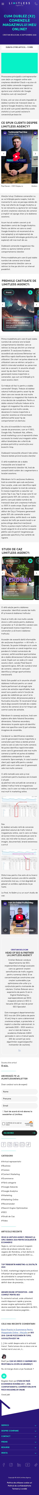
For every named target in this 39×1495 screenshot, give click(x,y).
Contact (5, 1436)
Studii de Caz (9, 1217)
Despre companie (10, 1431)
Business (6, 1166)
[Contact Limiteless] (36, 4)
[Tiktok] (28, 1144)
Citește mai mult (8, 1257)
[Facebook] (3, 1144)
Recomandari (9, 1204)
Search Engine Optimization (15, 1208)
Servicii (5, 1425)
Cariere (6, 1170)
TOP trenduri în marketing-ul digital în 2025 (19, 1266)
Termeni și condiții (19, 1489)
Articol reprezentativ (12, 1162)
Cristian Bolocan (11, 35)
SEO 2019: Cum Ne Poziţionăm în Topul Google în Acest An (17, 1336)
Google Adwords (10, 1187)
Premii (4, 1442)
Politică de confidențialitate (19, 1486)
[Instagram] (9, 1144)
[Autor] (19, 943)
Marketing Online (10, 1200)
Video (5, 1221)
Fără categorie (9, 1183)
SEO (5, 1212)
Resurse (5, 1447)
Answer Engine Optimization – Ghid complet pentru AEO (17, 1293)
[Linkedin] (16, 1144)
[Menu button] (3, 4)
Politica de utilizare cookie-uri (19, 1483)
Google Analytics (10, 1191)
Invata (4, 1453)
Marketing (7, 1196)
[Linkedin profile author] (19, 1050)
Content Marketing (11, 1174)
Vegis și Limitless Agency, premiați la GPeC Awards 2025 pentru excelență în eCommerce (18, 1240)
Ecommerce (8, 1179)
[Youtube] (22, 1144)
